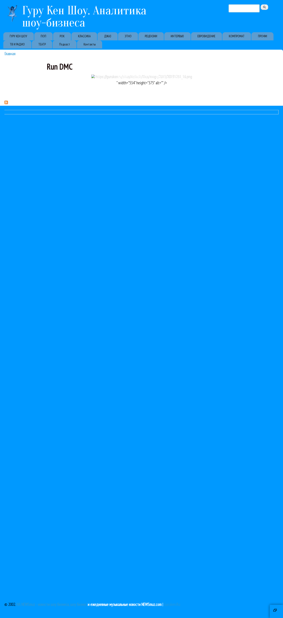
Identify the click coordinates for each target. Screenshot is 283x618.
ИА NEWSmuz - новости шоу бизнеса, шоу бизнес (52, 604)
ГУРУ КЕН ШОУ (18, 36)
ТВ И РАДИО (17, 44)
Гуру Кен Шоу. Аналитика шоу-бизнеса (84, 17)
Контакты (90, 44)
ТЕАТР (42, 44)
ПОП (43, 36)
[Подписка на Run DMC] (6, 102)
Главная (9, 53)
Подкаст (64, 44)
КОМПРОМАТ (237, 36)
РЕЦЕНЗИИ (151, 36)
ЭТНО (128, 36)
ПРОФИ (262, 36)
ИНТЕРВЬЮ (177, 36)
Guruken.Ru (172, 604)
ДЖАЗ (107, 36)
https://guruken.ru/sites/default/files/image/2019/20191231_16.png (143, 76)
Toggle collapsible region (276, 611)
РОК (62, 36)
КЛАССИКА (84, 36)
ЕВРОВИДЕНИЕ (206, 36)
